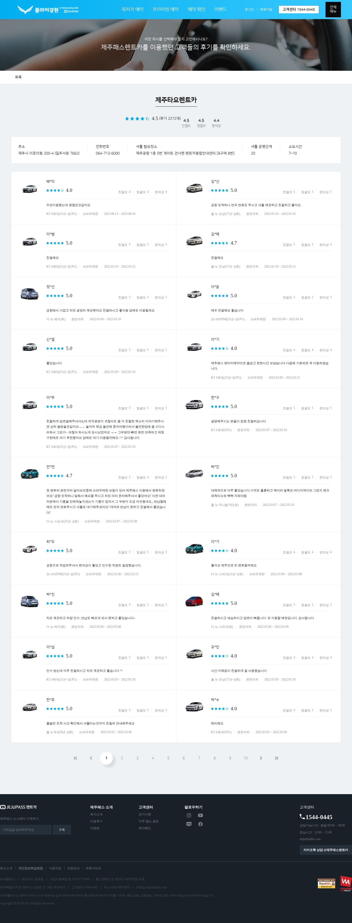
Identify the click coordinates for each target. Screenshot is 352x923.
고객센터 (299, 9)
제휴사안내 (93, 868)
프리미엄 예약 (166, 9)
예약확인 (145, 828)
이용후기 (96, 821)
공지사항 (145, 814)
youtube (200, 815)
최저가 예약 (133, 9)
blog (189, 824)
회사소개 (96, 814)
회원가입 (266, 9)
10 (246, 758)
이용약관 (55, 868)
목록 (18, 77)
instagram (189, 815)
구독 (62, 830)
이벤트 (220, 9)
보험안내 (73, 868)
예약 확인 (196, 9)
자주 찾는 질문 (149, 821)
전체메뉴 (333, 9)
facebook (200, 824)
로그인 (249, 9)
